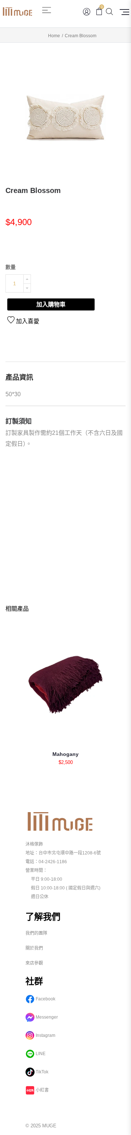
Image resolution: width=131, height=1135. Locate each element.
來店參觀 (34, 963)
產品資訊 (19, 377)
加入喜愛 (27, 321)
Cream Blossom (33, 190)
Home (54, 35)
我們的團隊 (36, 933)
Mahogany (65, 754)
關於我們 (34, 948)
